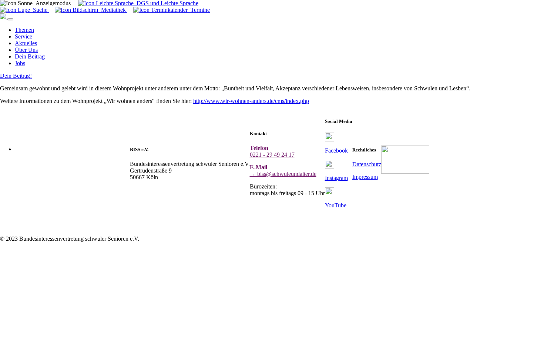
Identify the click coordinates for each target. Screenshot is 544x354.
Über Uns (26, 50)
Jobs (20, 63)
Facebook (336, 150)
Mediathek (112, 10)
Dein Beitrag (30, 56)
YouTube (335, 205)
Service (23, 36)
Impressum (365, 177)
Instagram (336, 178)
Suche (39, 10)
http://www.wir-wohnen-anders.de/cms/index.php (251, 101)
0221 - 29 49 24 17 (272, 154)
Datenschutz (366, 164)
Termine (199, 10)
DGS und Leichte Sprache (166, 3)
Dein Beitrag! (16, 76)
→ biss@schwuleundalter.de (283, 174)
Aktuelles (26, 43)
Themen (24, 30)
